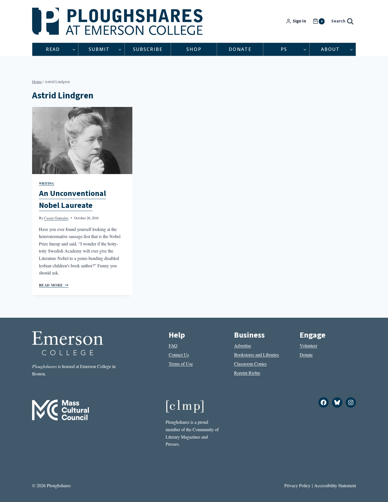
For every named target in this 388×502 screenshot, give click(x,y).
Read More (53, 285)
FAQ (173, 345)
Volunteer (308, 345)
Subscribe (147, 49)
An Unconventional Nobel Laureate (72, 199)
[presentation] (82, 140)
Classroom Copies (250, 364)
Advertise (242, 345)
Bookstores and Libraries (256, 355)
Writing (47, 183)
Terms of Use (181, 364)
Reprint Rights (247, 373)
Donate (240, 49)
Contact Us (179, 355)
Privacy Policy (297, 485)
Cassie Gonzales (56, 217)
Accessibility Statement (335, 485)
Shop (193, 49)
